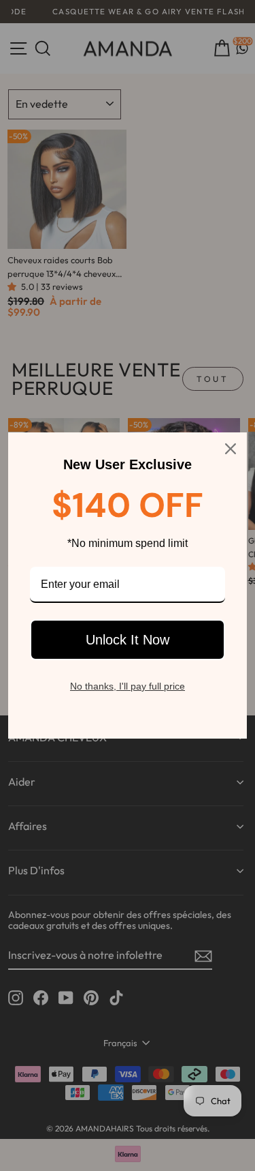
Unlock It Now (127, 639)
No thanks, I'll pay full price (127, 686)
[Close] (230, 448)
